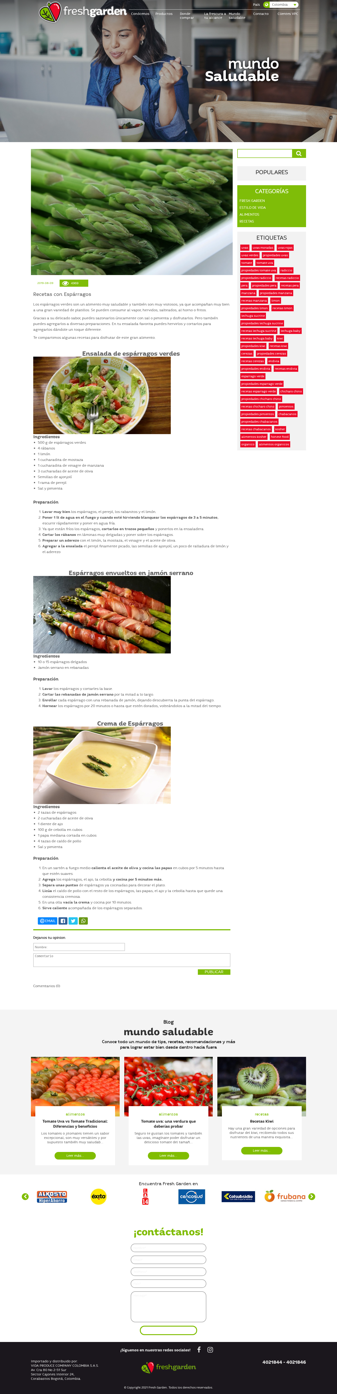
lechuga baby (291, 331)
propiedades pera (264, 285)
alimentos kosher (253, 437)
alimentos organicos (274, 444)
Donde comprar (187, 16)
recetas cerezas (252, 361)
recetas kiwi (278, 346)
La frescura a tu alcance (215, 16)
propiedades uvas (275, 255)
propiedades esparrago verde (261, 384)
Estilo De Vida (253, 207)
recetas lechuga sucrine (258, 331)
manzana (248, 293)
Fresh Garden (252, 200)
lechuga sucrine (253, 316)
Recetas (247, 221)
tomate (246, 263)
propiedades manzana (276, 293)
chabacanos (287, 414)
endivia (273, 361)
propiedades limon (254, 308)
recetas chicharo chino (257, 406)
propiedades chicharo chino (261, 399)
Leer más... (75, 1156)
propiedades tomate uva (258, 270)
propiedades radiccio (256, 278)
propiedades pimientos (257, 414)
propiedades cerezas (271, 353)
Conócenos (140, 14)
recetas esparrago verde (258, 391)
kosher (280, 429)
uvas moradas (263, 248)
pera (244, 285)
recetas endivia (286, 369)
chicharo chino (291, 391)
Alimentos (249, 214)
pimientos (286, 406)
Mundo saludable (237, 16)
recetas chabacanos (256, 429)
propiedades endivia (255, 369)
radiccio (286, 270)
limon (275, 301)
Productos (164, 14)
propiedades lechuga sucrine (262, 323)
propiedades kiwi (253, 346)
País (256, 5)
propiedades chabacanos (259, 422)
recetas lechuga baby (257, 338)
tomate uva (265, 263)
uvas (244, 248)
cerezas (246, 353)
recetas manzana (254, 301)
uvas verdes (249, 255)
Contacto (261, 14)
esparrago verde (252, 376)
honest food (280, 437)
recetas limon (283, 308)
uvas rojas (285, 248)
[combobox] (281, 5)
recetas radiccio (287, 278)
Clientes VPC (288, 14)
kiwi (280, 338)
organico (247, 444)
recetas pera (290, 285)
